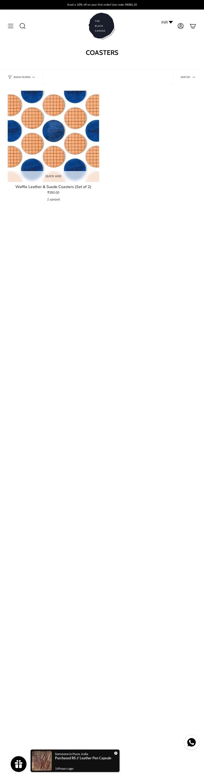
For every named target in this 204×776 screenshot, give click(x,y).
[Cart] (193, 26)
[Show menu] (10, 26)
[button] (22, 26)
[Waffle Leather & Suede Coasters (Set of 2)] (53, 136)
